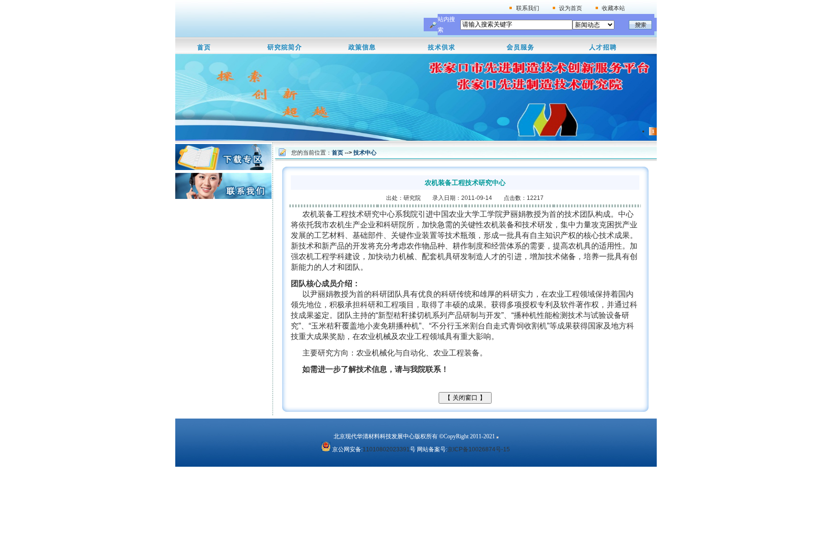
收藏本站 (613, 8)
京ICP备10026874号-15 (478, 449)
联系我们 (527, 8)
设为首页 (570, 8)
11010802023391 (386, 449)
